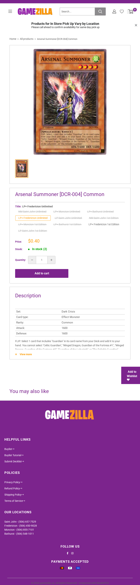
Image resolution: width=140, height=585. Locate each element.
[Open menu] (10, 11)
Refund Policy (12, 488)
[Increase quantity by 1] (51, 260)
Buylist (8, 449)
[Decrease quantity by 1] (32, 260)
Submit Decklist (13, 461)
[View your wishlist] (122, 11)
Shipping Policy (13, 494)
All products (26, 38)
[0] (130, 11)
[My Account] (114, 11)
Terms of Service (13, 500)
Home (12, 38)
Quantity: (20, 259)
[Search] (100, 11)
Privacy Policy (12, 482)
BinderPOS (103, 583)
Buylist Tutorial (12, 455)
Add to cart (42, 273)
